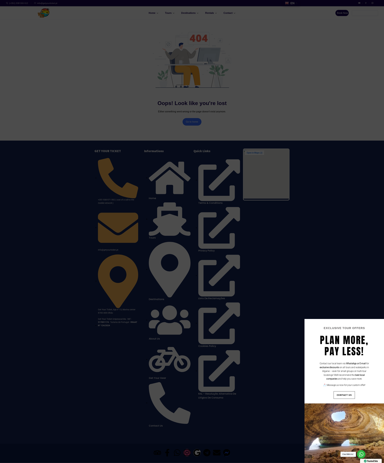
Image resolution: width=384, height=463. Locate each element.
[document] (192, 231)
